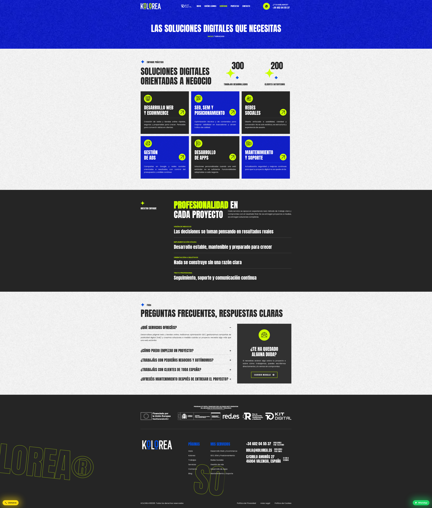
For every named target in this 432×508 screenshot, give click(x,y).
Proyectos (235, 6)
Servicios (223, 6)
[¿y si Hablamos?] (266, 6)
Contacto (246, 6)
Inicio (199, 6)
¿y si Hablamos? (280, 4)
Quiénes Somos (210, 6)
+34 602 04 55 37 (258, 443)
